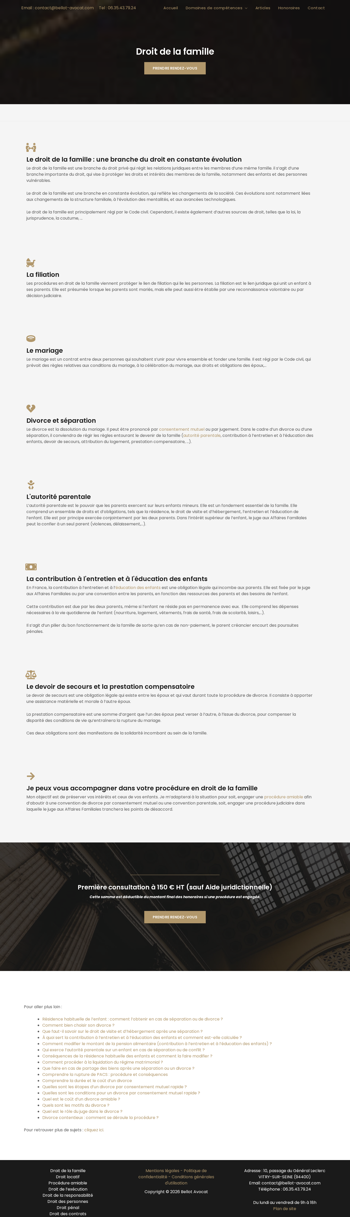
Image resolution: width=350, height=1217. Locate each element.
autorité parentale (202, 435)
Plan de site (284, 1209)
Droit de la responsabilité (68, 1195)
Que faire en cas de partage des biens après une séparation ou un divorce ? (118, 1068)
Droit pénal (68, 1208)
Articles (263, 8)
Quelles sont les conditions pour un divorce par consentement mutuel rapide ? (121, 1093)
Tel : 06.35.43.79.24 (117, 8)
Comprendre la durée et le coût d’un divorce (87, 1081)
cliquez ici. (94, 1130)
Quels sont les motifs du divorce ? (76, 1105)
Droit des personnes (67, 1201)
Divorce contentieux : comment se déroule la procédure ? (100, 1118)
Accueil (170, 8)
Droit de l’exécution (67, 1189)
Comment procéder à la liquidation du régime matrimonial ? (102, 1062)
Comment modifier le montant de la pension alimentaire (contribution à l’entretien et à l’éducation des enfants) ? (157, 1044)
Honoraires (289, 8)
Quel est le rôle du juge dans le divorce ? (82, 1111)
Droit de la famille (68, 1171)
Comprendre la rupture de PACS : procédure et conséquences (105, 1074)
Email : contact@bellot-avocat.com (57, 8)
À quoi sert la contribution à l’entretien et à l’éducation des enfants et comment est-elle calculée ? (142, 1038)
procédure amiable (283, 797)
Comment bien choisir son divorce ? (78, 1025)
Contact (316, 8)
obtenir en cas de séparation (162, 1019)
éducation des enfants (138, 588)
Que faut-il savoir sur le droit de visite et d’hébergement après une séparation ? (122, 1031)
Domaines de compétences (214, 8)
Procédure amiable (67, 1183)
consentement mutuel (181, 429)
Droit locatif (68, 1177)
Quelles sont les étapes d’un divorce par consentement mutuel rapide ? (114, 1087)
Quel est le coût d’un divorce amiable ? (81, 1099)
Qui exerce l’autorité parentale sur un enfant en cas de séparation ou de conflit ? (123, 1050)
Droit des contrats (67, 1214)
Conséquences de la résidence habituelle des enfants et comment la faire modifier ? (127, 1056)
